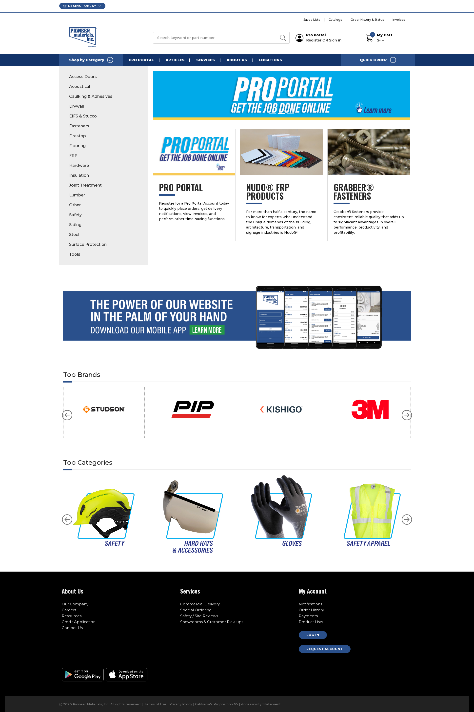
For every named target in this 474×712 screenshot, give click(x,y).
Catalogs (335, 19)
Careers (69, 610)
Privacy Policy (180, 704)
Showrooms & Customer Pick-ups (211, 621)
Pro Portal (141, 60)
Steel (74, 234)
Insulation (79, 175)
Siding (75, 224)
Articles (175, 60)
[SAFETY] (104, 514)
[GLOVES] (281, 514)
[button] (67, 415)
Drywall (76, 106)
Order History (311, 610)
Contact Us (72, 627)
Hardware (79, 165)
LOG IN (312, 635)
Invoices (399, 19)
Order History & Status (367, 19)
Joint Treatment (85, 185)
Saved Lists (311, 19)
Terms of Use (155, 704)
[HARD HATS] (192, 514)
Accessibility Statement (261, 704)
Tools (74, 254)
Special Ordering (196, 610)
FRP (73, 155)
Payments (308, 616)
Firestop (77, 136)
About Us (237, 60)
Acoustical (79, 86)
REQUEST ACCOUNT (324, 649)
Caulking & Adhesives (90, 96)
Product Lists (311, 621)
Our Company (75, 604)
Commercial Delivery (200, 604)
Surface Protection (88, 244)
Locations (270, 60)
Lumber (77, 195)
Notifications (310, 604)
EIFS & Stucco (83, 116)
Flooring (77, 145)
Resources (71, 616)
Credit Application (79, 621)
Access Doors (83, 76)
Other (75, 205)
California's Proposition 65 (217, 704)
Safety (75, 214)
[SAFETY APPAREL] (370, 514)
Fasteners (79, 126)
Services (205, 60)
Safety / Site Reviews (199, 616)
